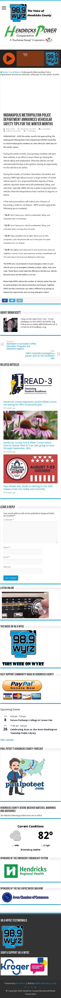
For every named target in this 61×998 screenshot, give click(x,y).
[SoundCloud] (35, 987)
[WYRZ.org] (30, 12)
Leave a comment (13, 131)
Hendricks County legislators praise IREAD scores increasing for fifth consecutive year (30, 403)
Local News (15, 72)
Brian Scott (10, 129)
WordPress (21, 983)
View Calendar (7, 740)
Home (5, 72)
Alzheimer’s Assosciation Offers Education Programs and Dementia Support (21, 345)
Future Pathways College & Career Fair (31, 720)
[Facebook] (25, 987)
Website (7, 567)
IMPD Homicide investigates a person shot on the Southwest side (39, 355)
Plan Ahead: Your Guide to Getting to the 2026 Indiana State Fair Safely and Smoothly (28, 488)
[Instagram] (31, 987)
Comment (8, 519)
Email (6, 557)
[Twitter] (28, 987)
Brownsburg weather (31, 849)
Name (6, 547)
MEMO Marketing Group (45, 983)
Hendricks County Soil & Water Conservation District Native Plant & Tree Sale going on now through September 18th (28, 445)
